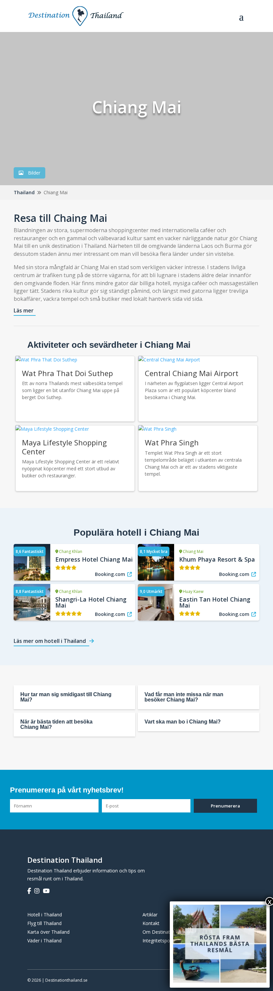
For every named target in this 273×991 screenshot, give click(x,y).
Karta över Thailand (48, 932)
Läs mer (24, 310)
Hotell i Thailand (44, 914)
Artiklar (149, 914)
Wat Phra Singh (172, 442)
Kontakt (150, 923)
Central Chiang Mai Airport (191, 373)
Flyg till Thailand (44, 923)
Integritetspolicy (159, 940)
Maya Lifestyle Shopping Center (64, 446)
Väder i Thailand (44, 940)
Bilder (33, 173)
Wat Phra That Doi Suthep (67, 373)
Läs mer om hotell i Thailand (50, 641)
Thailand (24, 192)
